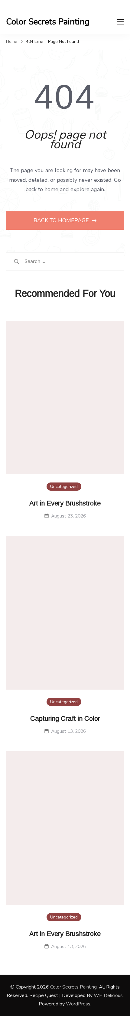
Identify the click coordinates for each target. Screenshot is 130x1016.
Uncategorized (64, 486)
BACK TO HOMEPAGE (62, 220)
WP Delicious (108, 995)
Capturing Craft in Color (65, 718)
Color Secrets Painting (47, 21)
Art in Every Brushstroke (65, 503)
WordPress (78, 1004)
